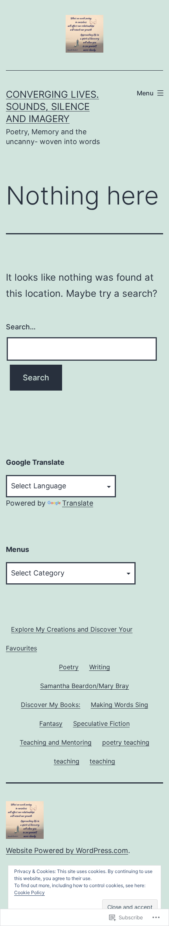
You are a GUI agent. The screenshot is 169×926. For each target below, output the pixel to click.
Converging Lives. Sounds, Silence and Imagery (52, 106)
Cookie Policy (29, 892)
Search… (21, 327)
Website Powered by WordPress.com (67, 850)
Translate (77, 503)
